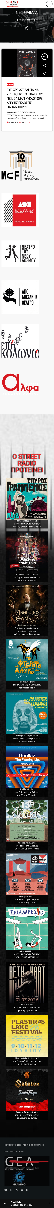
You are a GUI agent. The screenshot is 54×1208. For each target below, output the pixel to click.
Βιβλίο (10, 84)
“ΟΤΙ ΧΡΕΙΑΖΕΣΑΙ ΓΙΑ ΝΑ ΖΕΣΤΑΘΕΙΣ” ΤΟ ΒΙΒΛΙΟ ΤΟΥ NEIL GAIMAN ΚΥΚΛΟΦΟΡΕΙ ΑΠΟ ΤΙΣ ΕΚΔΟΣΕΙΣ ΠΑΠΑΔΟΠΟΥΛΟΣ (25, 98)
